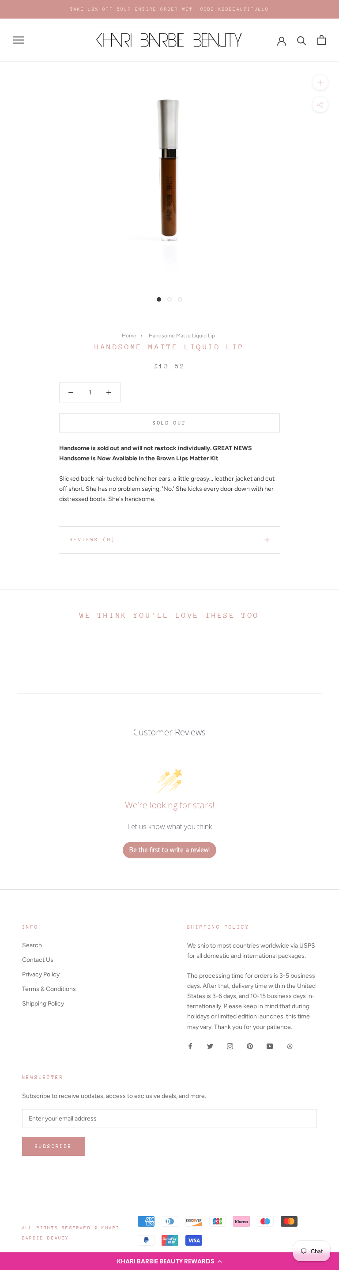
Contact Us (37, 960)
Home (129, 336)
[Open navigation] (18, 40)
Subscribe (53, 1146)
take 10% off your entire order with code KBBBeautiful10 (169, 9)
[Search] (301, 40)
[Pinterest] (250, 1046)
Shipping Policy (43, 1003)
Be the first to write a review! (169, 849)
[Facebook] (190, 1046)
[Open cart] (321, 40)
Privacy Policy (41, 974)
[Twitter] (210, 1046)
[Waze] (289, 1046)
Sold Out (169, 423)
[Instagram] (230, 1046)
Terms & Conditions (49, 989)
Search (32, 945)
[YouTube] (270, 1046)
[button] (169, 1261)
